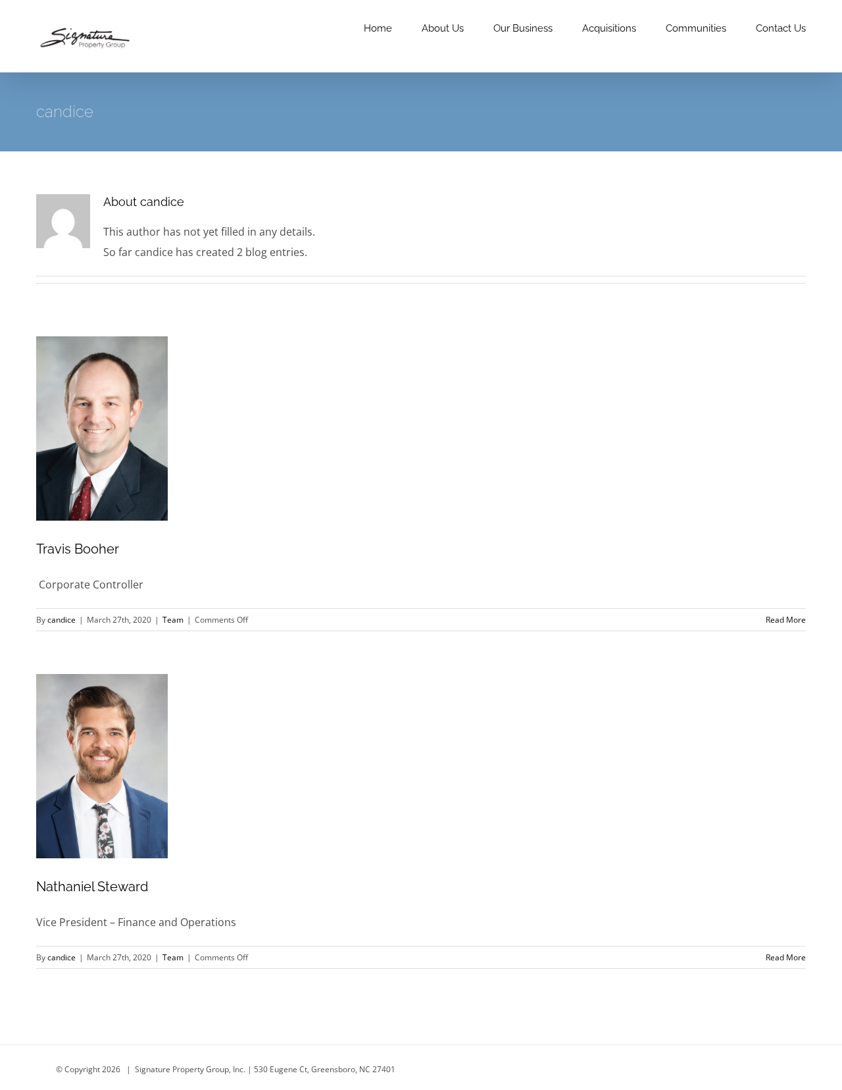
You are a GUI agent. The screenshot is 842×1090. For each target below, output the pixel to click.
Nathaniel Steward (92, 887)
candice (61, 619)
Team (173, 619)
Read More (786, 619)
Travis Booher (77, 549)
